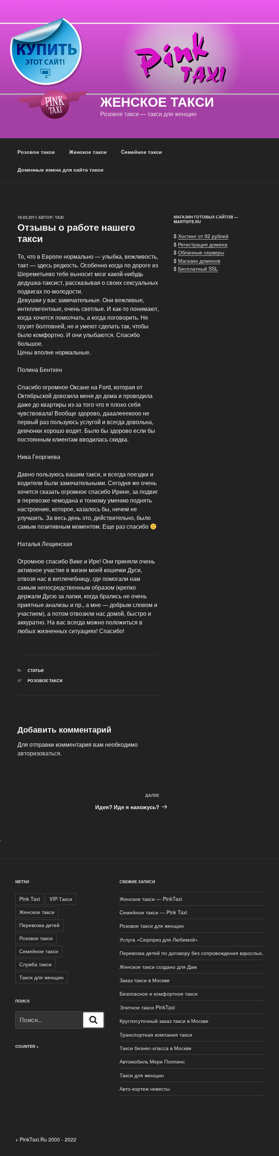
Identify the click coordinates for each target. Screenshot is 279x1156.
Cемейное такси (141, 151)
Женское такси (157, 101)
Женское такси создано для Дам (158, 966)
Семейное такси (38, 951)
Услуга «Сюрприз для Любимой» (159, 939)
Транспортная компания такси (156, 1034)
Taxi (59, 217)
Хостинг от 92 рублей (203, 235)
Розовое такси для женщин (152, 925)
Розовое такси (36, 151)
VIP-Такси (60, 898)
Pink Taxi (29, 898)
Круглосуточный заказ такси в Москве (164, 1020)
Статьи (36, 670)
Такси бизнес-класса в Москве (155, 1048)
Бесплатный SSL (198, 268)
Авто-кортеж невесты (145, 1088)
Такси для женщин (41, 977)
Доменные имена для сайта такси (60, 169)
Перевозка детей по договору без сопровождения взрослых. (191, 952)
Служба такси (35, 964)
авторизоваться (38, 753)
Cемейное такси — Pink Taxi (153, 912)
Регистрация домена (202, 244)
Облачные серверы (201, 252)
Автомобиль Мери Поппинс (152, 1061)
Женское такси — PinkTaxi (151, 898)
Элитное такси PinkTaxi (147, 1007)
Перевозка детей (39, 925)
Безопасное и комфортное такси (159, 993)
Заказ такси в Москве (145, 980)
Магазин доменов (199, 260)
